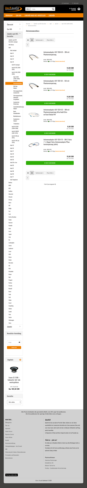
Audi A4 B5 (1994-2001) (16, 68)
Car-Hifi (18, 15)
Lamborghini (11, 243)
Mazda (10, 260)
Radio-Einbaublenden (16, 112)
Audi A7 (12, 151)
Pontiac (10, 283)
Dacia (10, 202)
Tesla (10, 314)
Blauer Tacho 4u (50, 465)
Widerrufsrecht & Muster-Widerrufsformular (15, 452)
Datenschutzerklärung (10, 443)
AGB (6, 449)
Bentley (10, 182)
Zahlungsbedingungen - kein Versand (13, 446)
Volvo (10, 323)
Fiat (9, 211)
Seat (10, 297)
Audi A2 (12, 56)
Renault (10, 288)
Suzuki (10, 311)
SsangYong (11, 306)
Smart (10, 303)
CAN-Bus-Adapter (15, 87)
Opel (10, 277)
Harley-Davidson (12, 217)
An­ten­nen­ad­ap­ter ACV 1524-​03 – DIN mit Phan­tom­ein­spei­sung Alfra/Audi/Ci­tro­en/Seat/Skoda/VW (56, 112)
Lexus (10, 251)
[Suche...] (53, 9)
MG (9, 265)
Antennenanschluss (17, 83)
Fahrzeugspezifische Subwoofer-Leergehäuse (17, 97)
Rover (10, 291)
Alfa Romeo (11, 45)
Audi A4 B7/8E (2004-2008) (15, 127)
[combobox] (39, 40)
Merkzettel (76, 3)
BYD (10, 188)
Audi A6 (12, 148)
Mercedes (11, 263)
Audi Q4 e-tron (13, 162)
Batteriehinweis (9, 458)
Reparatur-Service (9, 434)
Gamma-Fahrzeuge (51, 460)
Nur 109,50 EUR (14, 388)
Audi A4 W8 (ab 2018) (15, 141)
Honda (10, 220)
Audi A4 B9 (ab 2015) (15, 137)
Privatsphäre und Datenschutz (12, 455)
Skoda (10, 300)
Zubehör (52, 15)
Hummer (11, 223)
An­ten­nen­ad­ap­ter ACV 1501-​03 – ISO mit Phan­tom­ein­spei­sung (56, 82)
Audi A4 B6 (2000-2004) (16, 73)
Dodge (10, 208)
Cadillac (10, 191)
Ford (10, 214)
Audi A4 (12, 62)
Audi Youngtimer (14, 180)
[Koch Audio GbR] (13, 9)
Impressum (7, 428)
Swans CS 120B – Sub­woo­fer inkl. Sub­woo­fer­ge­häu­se (14, 380)
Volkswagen (11, 320)
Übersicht (9, 15)
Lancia (10, 245)
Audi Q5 (12, 165)
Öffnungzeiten (8, 422)
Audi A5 (12, 145)
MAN (10, 254)
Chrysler (10, 197)
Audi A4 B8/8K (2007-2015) (15, 132)
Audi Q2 (12, 157)
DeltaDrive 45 (49, 463)
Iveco (10, 231)
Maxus (10, 257)
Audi (10, 47)
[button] (28, 40)
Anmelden (14, 347)
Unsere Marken (8, 437)
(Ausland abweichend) (60, 61)
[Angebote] (20, 360)
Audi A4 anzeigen (16, 65)
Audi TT (12, 177)
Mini (10, 268)
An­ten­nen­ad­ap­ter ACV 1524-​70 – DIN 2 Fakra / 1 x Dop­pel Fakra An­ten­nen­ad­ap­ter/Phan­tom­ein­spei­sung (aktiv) (58, 142)
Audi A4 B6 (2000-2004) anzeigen (16, 78)
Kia (9, 240)
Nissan (10, 274)
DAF (9, 205)
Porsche (10, 286)
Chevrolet (11, 194)
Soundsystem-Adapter (16, 120)
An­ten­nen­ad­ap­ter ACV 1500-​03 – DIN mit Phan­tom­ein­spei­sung (56, 53)
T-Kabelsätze (16, 124)
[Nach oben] (81, 484)
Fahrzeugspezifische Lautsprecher (17, 92)
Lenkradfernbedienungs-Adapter (18, 107)
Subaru (10, 308)
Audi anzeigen (13, 50)
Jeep (10, 237)
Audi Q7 (12, 168)
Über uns (7, 425)
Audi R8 (12, 174)
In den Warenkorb (49, 74)
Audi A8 (12, 154)
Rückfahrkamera (17, 116)
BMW (10, 185)
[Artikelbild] (14, 369)
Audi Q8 (12, 171)
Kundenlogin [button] (66, 3)
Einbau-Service (8, 431)
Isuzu (10, 228)
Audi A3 (12, 59)
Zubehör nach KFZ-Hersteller (35, 15)
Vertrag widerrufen (11, 475)
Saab (10, 294)
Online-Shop (38, 480)
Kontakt (7, 440)
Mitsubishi (11, 271)
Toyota (10, 317)
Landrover (11, 248)
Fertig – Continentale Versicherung (55, 468)
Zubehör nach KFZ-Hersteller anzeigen (13, 41)
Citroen (10, 200)
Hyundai (10, 225)
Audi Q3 (12, 159)
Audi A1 (12, 53)
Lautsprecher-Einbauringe (16, 103)
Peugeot (10, 280)
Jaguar (10, 234)
